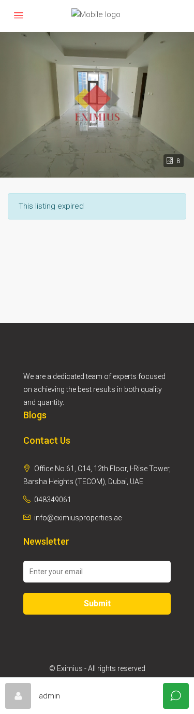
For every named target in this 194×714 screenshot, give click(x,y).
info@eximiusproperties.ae (78, 518)
